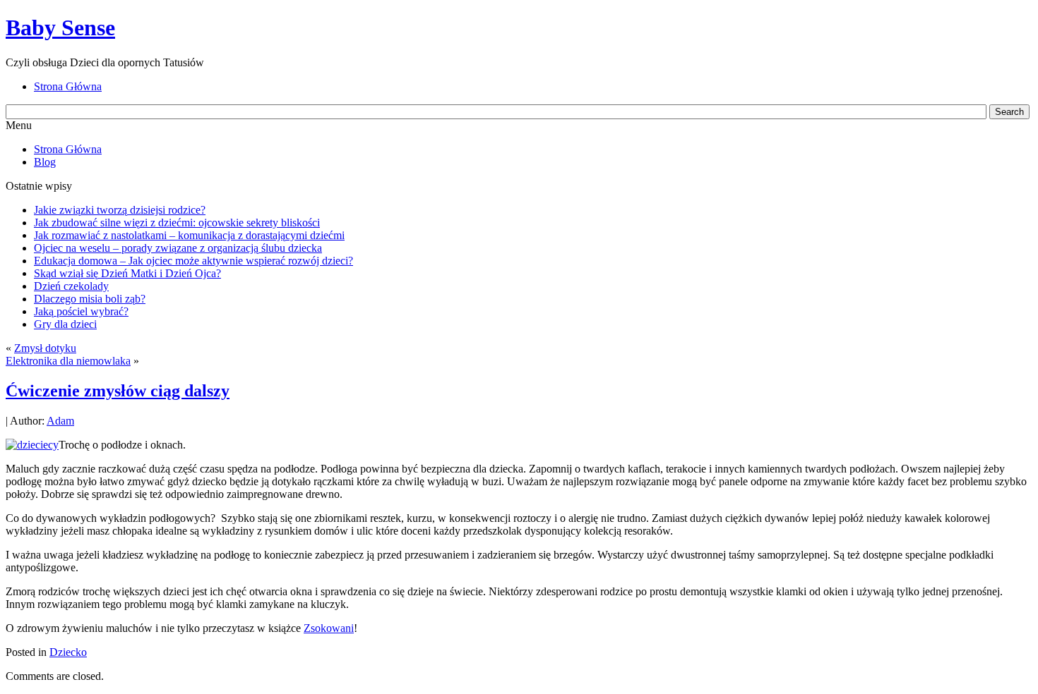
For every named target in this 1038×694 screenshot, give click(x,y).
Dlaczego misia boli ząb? (89, 299)
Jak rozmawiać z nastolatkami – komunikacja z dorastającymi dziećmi (189, 235)
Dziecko (68, 652)
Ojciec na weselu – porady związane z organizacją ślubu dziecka (178, 248)
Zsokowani (329, 628)
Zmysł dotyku (45, 348)
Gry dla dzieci (65, 324)
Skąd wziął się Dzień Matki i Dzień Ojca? (127, 273)
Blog (45, 162)
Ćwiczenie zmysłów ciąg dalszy (117, 391)
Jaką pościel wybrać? (81, 311)
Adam (60, 421)
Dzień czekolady (71, 286)
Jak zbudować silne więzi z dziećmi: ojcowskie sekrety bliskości (177, 223)
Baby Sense (60, 27)
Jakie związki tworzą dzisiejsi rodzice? (119, 210)
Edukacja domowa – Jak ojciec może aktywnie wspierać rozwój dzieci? (193, 261)
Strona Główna (68, 149)
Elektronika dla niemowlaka (68, 361)
